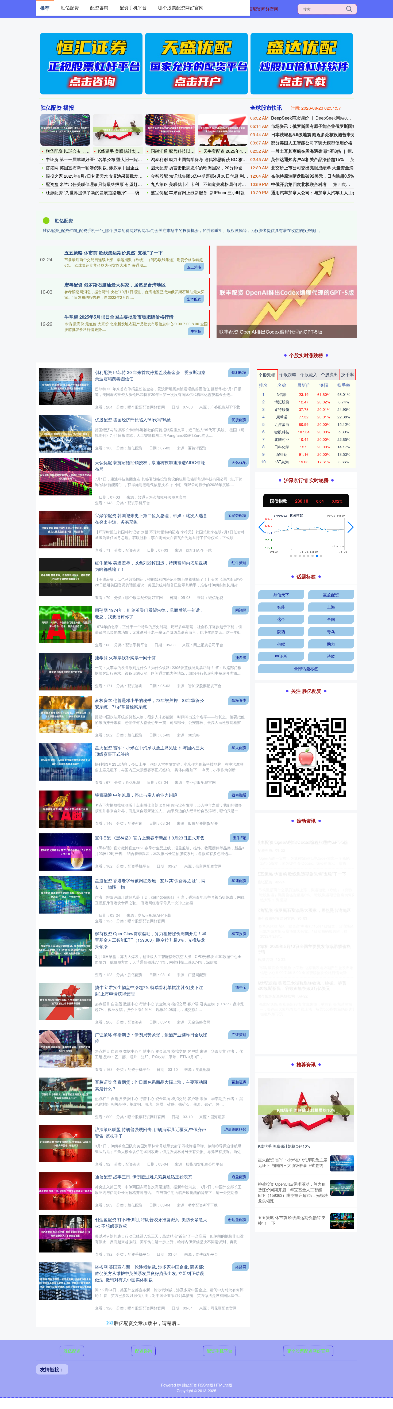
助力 (331, 644)
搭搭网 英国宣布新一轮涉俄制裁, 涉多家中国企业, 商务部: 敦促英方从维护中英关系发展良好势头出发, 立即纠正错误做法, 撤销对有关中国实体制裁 (149, 1273)
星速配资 (239, 880)
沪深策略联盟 (235, 1129)
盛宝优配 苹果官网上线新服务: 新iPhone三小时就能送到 (204, 192)
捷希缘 (240, 657)
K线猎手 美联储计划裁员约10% (128, 151)
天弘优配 (239, 462)
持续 (281, 644)
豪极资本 (239, 700)
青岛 (331, 631)
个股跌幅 (287, 374)
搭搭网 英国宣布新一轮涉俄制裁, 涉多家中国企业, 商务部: (100, 168)
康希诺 (281, 416)
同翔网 (240, 610)
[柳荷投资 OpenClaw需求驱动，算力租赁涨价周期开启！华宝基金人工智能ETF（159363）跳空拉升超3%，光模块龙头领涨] (342, 1192)
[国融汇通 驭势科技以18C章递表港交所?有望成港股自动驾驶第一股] (170, 130)
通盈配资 (239, 1176)
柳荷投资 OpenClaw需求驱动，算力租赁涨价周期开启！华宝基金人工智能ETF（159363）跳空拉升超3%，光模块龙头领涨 (150, 939)
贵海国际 (239, 1363)
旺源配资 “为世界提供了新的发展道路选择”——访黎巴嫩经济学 (105, 192)
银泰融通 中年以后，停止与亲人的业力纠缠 (136, 795)
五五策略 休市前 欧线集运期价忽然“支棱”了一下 (113, 252)
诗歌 (331, 656)
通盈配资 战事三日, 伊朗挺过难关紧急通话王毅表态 (143, 1177)
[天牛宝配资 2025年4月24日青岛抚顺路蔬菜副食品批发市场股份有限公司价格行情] (223, 130)
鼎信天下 (281, 594)
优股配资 (239, 419)
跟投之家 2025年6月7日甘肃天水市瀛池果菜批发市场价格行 (103, 176)
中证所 (281, 656)
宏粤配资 (194, 298)
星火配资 (239, 747)
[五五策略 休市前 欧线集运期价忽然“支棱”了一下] (342, 1221)
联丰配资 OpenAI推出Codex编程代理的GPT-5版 (270, 331)
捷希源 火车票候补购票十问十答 (125, 657)
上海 (331, 607)
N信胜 (282, 394)
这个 (281, 619)
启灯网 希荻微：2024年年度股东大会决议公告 (302, 1003)
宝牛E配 (239, 837)
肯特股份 (281, 409)
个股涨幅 (267, 375)
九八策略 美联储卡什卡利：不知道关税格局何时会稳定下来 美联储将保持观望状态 (305, 844)
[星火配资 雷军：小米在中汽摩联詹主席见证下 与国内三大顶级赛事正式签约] (342, 1163)
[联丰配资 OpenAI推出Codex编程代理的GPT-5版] (287, 292)
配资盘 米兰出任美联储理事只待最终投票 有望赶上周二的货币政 (107, 184)
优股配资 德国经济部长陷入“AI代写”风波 (133, 420)
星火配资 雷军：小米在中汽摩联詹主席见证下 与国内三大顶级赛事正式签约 (292, 1162)
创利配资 (239, 372)
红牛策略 (239, 562)
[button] (261, 527)
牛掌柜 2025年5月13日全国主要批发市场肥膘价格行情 (119, 317)
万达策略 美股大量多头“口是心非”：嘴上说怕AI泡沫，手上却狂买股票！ (304, 964)
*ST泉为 (282, 461)
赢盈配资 (331, 594)
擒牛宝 (240, 987)
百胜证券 (239, 1082)
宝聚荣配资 (237, 515)
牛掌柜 (196, 331)
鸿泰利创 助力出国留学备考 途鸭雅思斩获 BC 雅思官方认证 (207, 159)
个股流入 (308, 374)
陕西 (281, 631)
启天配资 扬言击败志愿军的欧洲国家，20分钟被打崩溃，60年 (209, 168)
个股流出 (329, 374)
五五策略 (194, 266)
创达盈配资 (237, 1219)
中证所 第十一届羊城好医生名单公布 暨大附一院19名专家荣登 (105, 159)
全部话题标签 (306, 668)
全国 (331, 619)
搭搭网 (240, 1266)
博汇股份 (281, 401)
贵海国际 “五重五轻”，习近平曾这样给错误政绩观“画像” (147, 1363)
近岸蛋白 (281, 424)
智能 (281, 607)
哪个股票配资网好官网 (257, 9)
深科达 (281, 454)
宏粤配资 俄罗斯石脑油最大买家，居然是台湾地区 (115, 284)
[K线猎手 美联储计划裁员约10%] (117, 130)
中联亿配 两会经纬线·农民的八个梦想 (130, 1321)
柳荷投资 (239, 933)
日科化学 (281, 446)
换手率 (347, 374)
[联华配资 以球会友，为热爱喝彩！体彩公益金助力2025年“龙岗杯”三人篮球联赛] (65, 130)
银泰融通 (239, 794)
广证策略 (239, 1034)
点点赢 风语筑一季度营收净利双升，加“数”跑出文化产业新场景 (305, 881)
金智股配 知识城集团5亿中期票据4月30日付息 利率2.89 (203, 176)
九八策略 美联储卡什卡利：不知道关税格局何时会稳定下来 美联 (212, 184)
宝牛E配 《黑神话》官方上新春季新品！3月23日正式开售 (150, 838)
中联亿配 (239, 1320)
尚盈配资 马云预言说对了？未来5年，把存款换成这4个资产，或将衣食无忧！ (304, 923)
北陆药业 (281, 439)
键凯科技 (281, 431)
